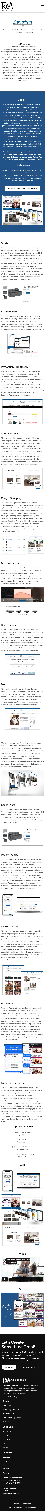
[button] (3, 600)
